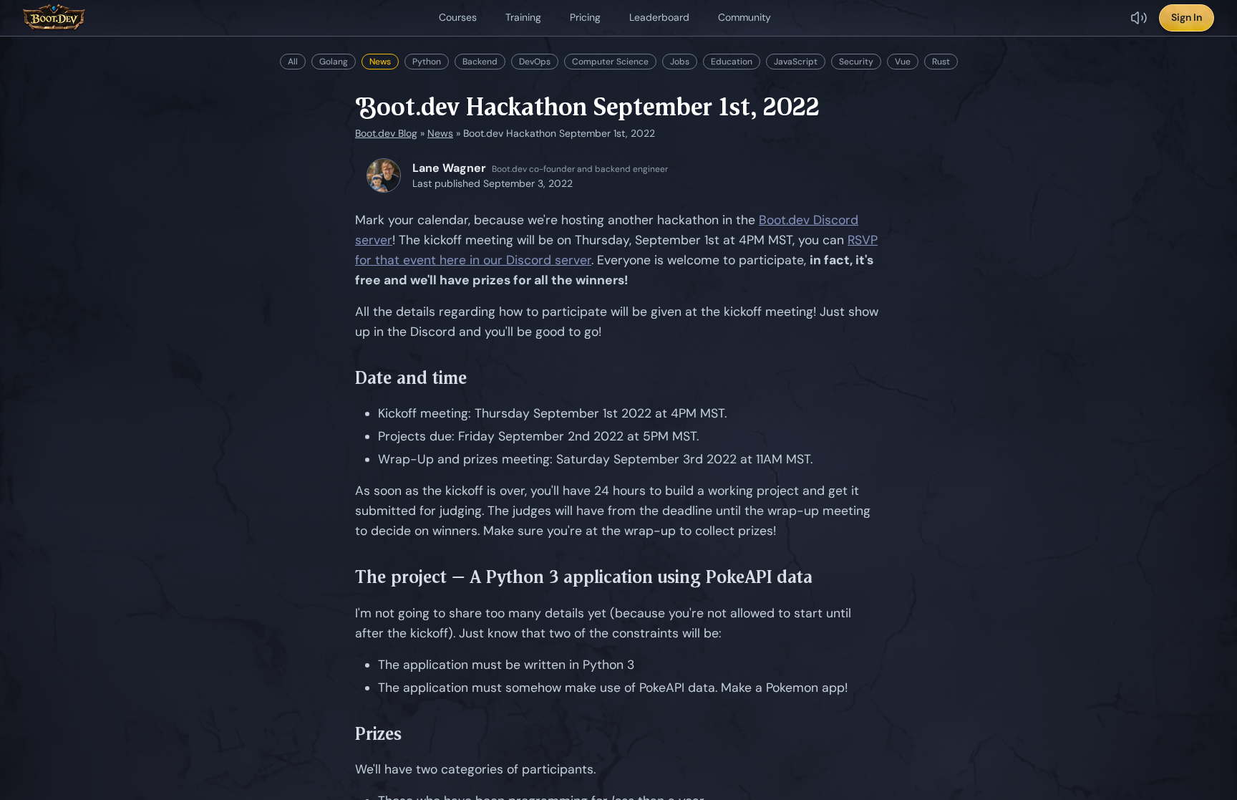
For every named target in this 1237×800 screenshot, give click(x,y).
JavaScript (796, 61)
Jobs (679, 61)
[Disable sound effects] (1139, 18)
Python (426, 61)
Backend (480, 61)
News (380, 61)
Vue (903, 61)
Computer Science (610, 61)
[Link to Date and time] (477, 378)
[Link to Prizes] (412, 734)
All (293, 61)
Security (856, 61)
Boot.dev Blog (386, 133)
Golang (333, 61)
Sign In (1186, 17)
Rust (941, 61)
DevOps (534, 61)
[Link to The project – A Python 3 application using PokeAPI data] (823, 578)
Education (731, 61)
